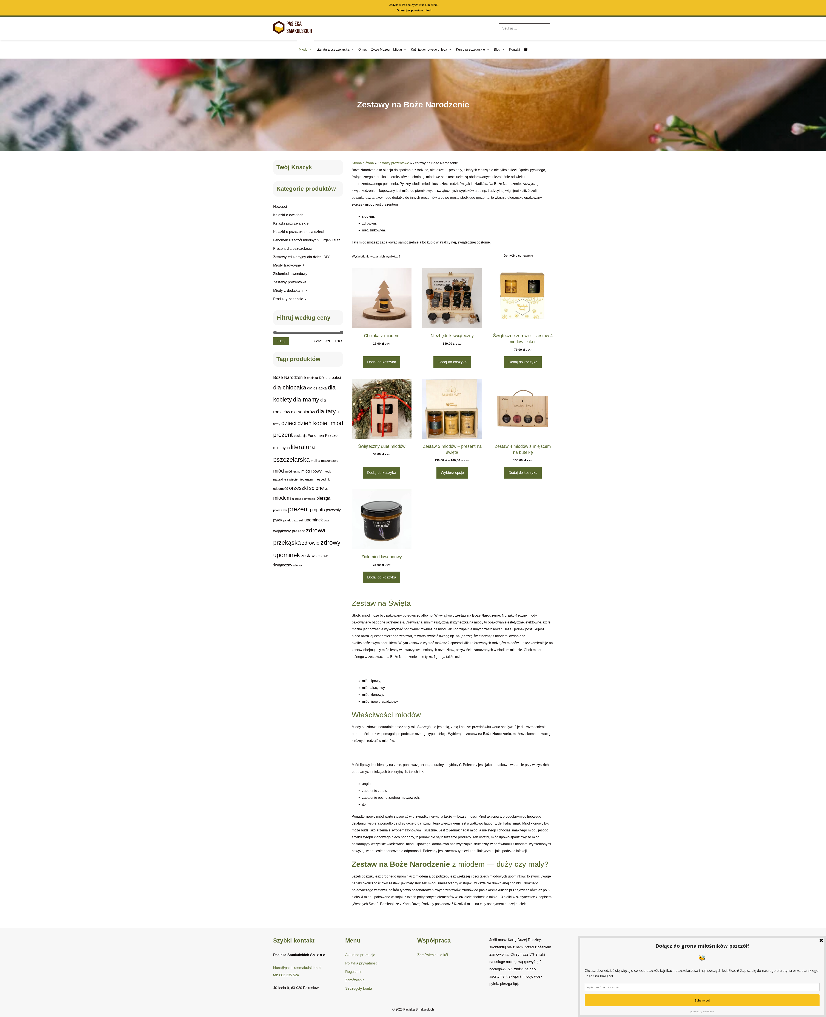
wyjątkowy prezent (289, 531)
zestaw (307, 555)
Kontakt (514, 49)
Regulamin (353, 972)
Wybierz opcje (452, 473)
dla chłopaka (289, 387)
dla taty (326, 411)
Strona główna (363, 163)
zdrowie (310, 543)
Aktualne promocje (360, 955)
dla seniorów (303, 411)
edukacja (300, 435)
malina (315, 460)
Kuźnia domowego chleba (429, 49)
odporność (280, 488)
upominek (313, 520)
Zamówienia (354, 980)
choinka (312, 378)
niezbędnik (322, 479)
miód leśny (292, 471)
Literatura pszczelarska (332, 49)
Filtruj (281, 341)
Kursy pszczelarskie (470, 49)
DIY (321, 378)
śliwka (297, 565)
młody (327, 471)
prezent (298, 509)
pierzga (323, 498)
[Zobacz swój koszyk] (526, 49)
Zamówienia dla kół (432, 955)
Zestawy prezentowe (393, 163)
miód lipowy (311, 471)
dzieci (288, 423)
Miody (303, 49)
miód (278, 471)
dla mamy (306, 399)
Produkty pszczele (288, 299)
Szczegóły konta (358, 988)
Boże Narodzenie (289, 377)
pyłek (277, 520)
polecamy (280, 510)
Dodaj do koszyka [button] (381, 362)
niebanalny (306, 479)
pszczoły (333, 510)
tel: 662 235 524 (286, 975)
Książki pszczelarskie (290, 223)
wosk (327, 520)
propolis (317, 509)
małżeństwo (329, 460)
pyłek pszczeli (293, 520)
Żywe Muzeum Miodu (386, 49)
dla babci (333, 377)
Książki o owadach (288, 215)
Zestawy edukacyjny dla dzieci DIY (301, 257)
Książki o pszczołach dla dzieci (298, 232)
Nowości (280, 207)
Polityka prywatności (362, 963)
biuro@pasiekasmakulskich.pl (297, 968)
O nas (362, 49)
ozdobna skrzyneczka (303, 499)
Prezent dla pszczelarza (292, 248)
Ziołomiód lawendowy (290, 274)
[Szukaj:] (524, 28)
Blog (497, 49)
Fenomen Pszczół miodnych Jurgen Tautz (306, 240)
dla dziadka (317, 388)
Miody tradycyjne (287, 265)
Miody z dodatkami (288, 290)
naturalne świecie (285, 479)
